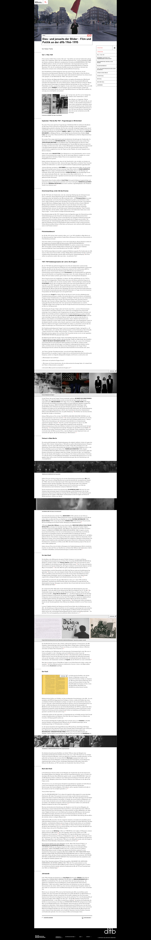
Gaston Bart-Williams (53, 525)
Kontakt (88, 936)
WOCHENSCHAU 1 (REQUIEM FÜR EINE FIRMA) (54, 731)
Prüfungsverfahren (81, 198)
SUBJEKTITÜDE (56, 153)
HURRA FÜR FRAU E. (71, 172)
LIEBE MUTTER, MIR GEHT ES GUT (77, 315)
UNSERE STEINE (79, 401)
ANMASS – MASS (66, 131)
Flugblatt (67, 659)
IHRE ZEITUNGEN (55, 401)
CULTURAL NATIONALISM (78, 519)
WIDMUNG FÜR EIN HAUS (55, 183)
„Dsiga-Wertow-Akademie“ (60, 593)
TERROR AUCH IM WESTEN (72, 449)
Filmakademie (68, 272)
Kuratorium (53, 665)
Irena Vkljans (66, 877)
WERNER (54, 87)
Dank (80, 936)
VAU (86, 478)
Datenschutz (58, 937)
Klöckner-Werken (64, 562)
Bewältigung (86, 733)
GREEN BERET (66, 515)
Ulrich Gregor (80, 595)
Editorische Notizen (70, 936)
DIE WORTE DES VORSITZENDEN (83, 398)
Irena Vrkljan (65, 180)
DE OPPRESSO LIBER (73, 489)
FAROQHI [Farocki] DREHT (85, 181)
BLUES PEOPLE (46, 520)
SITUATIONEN (45, 283)
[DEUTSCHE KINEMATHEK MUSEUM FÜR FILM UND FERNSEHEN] (38, 2)
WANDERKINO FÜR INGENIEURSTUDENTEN (53, 845)
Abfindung (56, 830)
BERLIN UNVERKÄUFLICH (80, 879)
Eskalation (81, 720)
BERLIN (79, 877)
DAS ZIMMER (62, 167)
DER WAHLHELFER (60, 140)
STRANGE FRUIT (69, 520)
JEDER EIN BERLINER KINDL (49, 142)
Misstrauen (69, 758)
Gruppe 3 (53, 294)
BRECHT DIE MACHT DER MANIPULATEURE (54, 341)
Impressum (58, 936)
